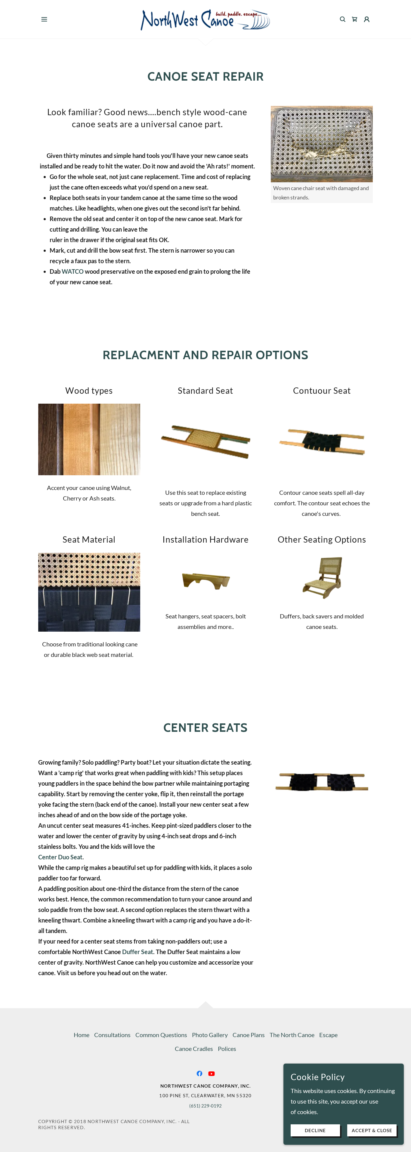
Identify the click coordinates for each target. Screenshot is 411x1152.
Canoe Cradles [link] (194, 1048)
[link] (206, 18)
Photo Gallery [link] (210, 1034)
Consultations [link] (112, 1034)
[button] (44, 19)
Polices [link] (227, 1048)
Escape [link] (328, 1034)
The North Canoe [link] (292, 1034)
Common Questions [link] (161, 1034)
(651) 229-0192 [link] (205, 1105)
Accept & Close (372, 1130)
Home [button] (81, 1034)
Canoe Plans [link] (249, 1034)
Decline (315, 1130)
